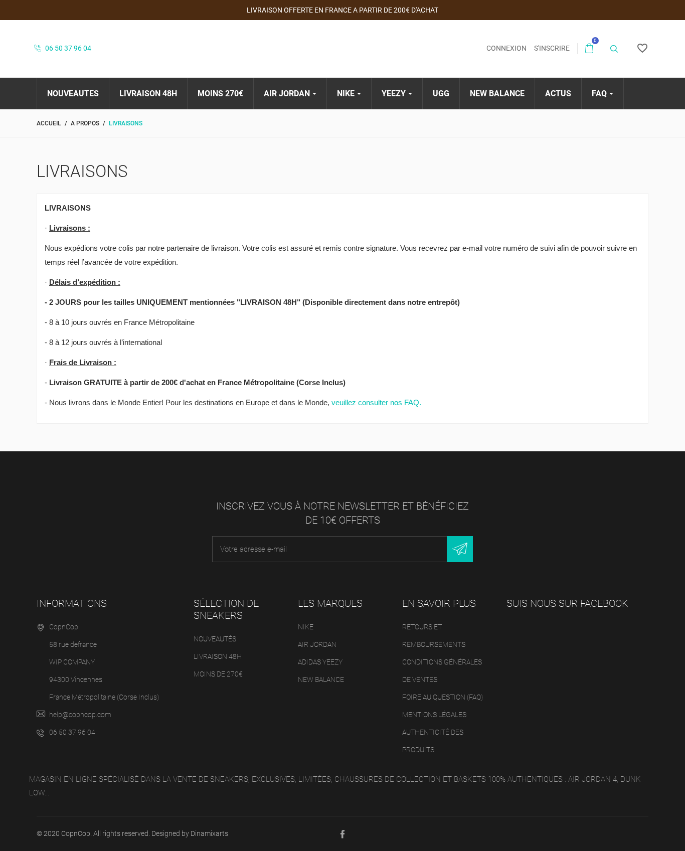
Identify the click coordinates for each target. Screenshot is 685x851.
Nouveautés (215, 639)
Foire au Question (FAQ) (442, 697)
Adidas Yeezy (320, 662)
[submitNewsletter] (460, 549)
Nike (305, 627)
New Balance (321, 679)
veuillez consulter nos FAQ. (376, 402)
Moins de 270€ (218, 674)
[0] (589, 48)
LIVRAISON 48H (218, 656)
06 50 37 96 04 (67, 48)
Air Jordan (317, 644)
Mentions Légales (434, 715)
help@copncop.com (80, 715)
